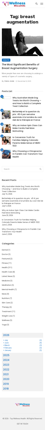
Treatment (7, 311)
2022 (6, 369)
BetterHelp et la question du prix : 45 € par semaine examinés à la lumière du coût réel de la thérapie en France (27, 115)
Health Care (7, 272)
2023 (6, 365)
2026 (6, 335)
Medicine (6, 280)
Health (6, 60)
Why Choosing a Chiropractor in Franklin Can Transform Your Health (27, 154)
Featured (6, 258)
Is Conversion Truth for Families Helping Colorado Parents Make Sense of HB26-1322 (26, 141)
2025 (6, 355)
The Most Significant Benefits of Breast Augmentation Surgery (20, 66)
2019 (6, 384)
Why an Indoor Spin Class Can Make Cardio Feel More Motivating (27, 128)
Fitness (5, 263)
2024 (6, 360)
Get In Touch (22, 424)
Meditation (6, 285)
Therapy (5, 307)
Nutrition (5, 298)
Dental (5, 250)
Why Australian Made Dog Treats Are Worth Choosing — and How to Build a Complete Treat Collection (26, 102)
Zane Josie (9, 81)
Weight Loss (7, 316)
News (4, 294)
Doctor (5, 254)
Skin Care (6, 302)
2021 (6, 374)
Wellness (6, 320)
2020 (6, 379)
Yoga (4, 324)
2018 (6, 388)
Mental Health (8, 289)
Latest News (7, 276)
